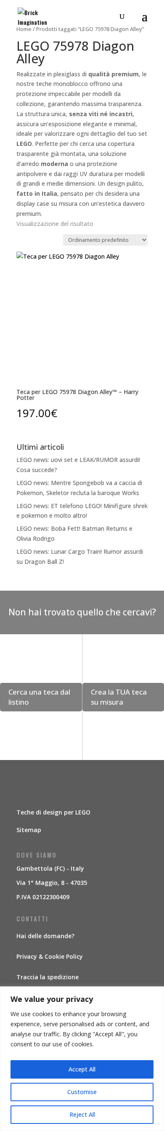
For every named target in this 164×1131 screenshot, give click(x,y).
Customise (82, 1092)
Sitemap (28, 830)
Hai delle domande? (45, 936)
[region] (82, 1058)
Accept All (82, 1069)
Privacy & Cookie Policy (49, 956)
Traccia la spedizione (47, 977)
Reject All (82, 1114)
